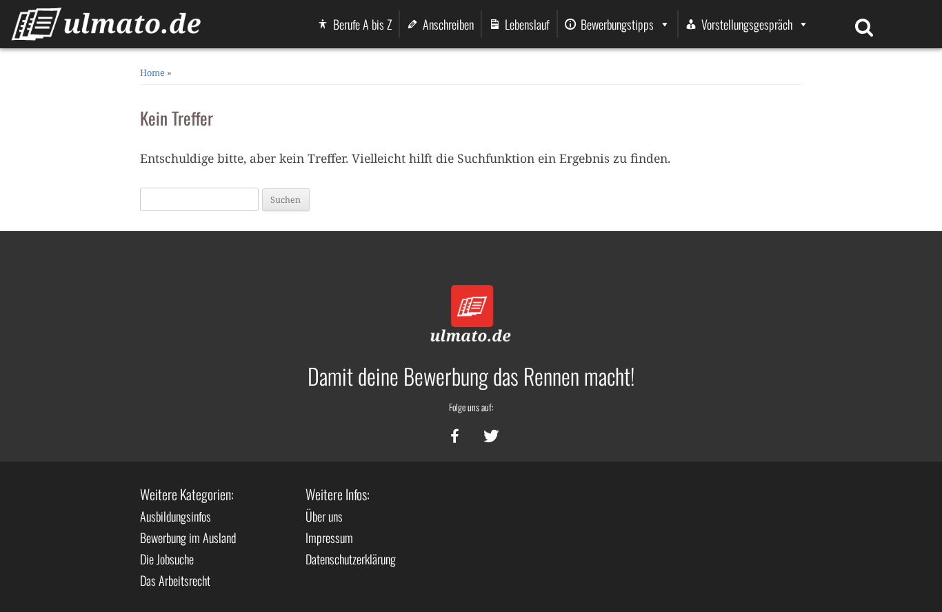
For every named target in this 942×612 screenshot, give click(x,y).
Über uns (324, 516)
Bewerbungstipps (617, 24)
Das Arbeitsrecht (175, 580)
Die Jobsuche (167, 559)
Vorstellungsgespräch (746, 24)
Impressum (329, 537)
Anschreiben (448, 24)
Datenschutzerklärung (350, 559)
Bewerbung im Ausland (188, 537)
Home (152, 72)
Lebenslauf (527, 24)
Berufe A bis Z (362, 24)
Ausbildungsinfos (175, 516)
